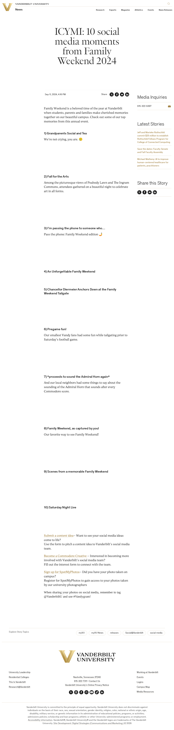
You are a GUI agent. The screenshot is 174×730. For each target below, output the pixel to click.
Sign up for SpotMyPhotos (62, 572)
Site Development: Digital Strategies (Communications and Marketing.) (88, 723)
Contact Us (94, 681)
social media (156, 633)
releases (114, 633)
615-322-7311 (80, 681)
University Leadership (19, 672)
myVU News (97, 633)
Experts (112, 10)
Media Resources (145, 692)
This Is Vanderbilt (17, 682)
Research (100, 10)
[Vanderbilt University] (87, 656)
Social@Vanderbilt (134, 633)
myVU (82, 633)
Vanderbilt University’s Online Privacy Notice (87, 685)
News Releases (165, 10)
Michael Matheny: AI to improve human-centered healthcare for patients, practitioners (152, 162)
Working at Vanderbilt (147, 672)
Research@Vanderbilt (19, 687)
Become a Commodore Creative (65, 556)
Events (151, 10)
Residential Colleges (19, 677)
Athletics (139, 10)
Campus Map (143, 687)
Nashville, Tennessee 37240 (87, 677)
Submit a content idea (58, 535)
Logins (140, 682)
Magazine (125, 10)
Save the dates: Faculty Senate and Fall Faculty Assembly (152, 151)
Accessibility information (40, 720)
